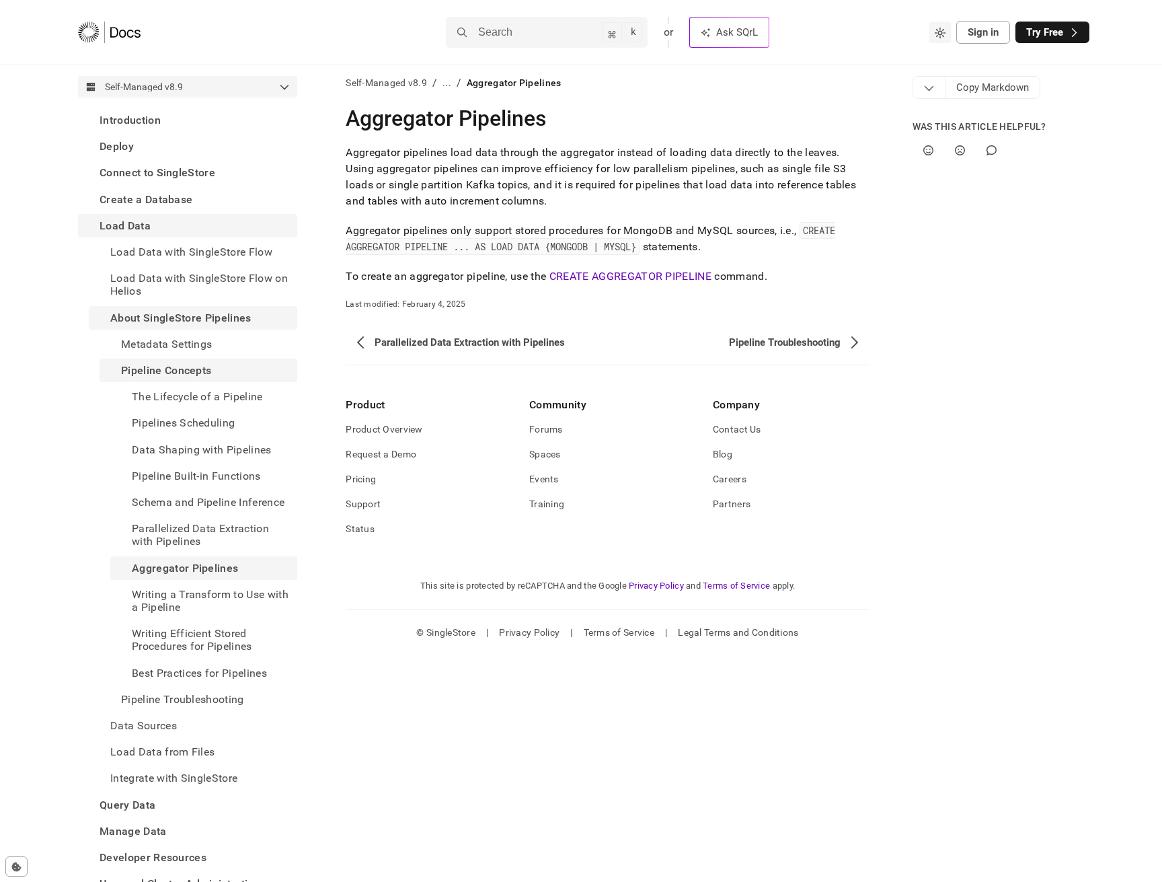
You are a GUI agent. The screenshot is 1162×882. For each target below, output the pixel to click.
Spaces (545, 454)
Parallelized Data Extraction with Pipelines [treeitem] (200, 535)
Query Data (127, 805)
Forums (546, 429)
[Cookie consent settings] (16, 866)
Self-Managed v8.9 (386, 82)
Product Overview (384, 429)
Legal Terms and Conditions (738, 632)
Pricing (361, 479)
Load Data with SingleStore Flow (191, 252)
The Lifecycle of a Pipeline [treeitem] (197, 396)
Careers (729, 479)
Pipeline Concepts (166, 370)
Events (544, 479)
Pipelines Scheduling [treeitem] (183, 422)
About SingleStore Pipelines (180, 317)
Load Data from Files (162, 751)
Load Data (125, 225)
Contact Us (737, 429)
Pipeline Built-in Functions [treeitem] (196, 476)
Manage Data (133, 831)
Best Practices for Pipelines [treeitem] (199, 673)
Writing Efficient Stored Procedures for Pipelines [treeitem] (192, 640)
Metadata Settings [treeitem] (166, 344)
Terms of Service (736, 586)
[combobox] (940, 32)
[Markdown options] (929, 87)
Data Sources (143, 725)
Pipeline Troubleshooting (182, 699)
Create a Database (146, 199)
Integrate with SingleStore (173, 778)
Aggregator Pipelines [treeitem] (185, 568)
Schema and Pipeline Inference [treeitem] (208, 502)
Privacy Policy (656, 586)
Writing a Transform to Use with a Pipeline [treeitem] (210, 601)
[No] (960, 150)
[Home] (109, 32)
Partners (731, 504)
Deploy (117, 146)
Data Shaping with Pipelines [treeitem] (202, 449)
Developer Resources (153, 857)
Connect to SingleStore (157, 172)
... (446, 82)
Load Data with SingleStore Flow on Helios (199, 284)
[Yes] (928, 150)
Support (363, 504)
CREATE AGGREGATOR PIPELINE (630, 276)
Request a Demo (381, 454)
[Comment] (991, 150)
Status (360, 528)
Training (546, 504)
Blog (722, 454)
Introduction (130, 120)
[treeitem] (187, 120)
